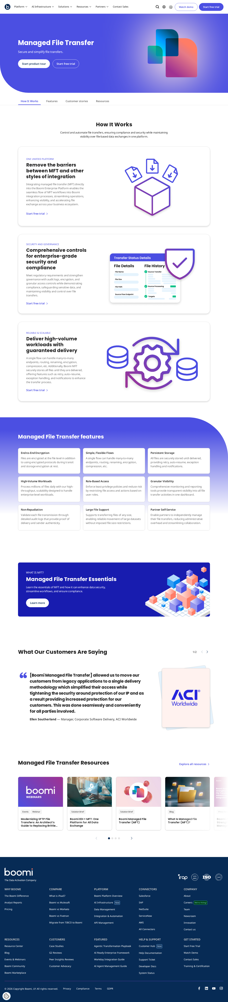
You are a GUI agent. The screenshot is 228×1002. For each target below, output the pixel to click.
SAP (141, 902)
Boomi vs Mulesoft (59, 902)
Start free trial (211, 7)
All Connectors (147, 929)
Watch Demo (191, 952)
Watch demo (186, 7)
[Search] (157, 7)
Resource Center (14, 946)
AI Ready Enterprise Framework (111, 952)
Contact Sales (120, 6)
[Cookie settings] (6, 996)
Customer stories (77, 101)
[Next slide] (207, 652)
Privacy (67, 988)
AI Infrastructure (41, 6)
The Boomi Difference (17, 895)
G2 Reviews (55, 952)
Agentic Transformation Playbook (112, 946)
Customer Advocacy (60, 966)
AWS (141, 922)
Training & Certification (197, 966)
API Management (103, 922)
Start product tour (34, 64)
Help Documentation (150, 952)
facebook (199, 988)
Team (187, 909)
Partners (100, 6)
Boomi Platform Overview (108, 895)
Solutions (63, 6)
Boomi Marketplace (15, 972)
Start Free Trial (192, 946)
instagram (221, 988)
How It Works (29, 101)
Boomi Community (15, 966)
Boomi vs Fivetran (59, 915)
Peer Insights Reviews (61, 959)
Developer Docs (147, 966)
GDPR (110, 988)
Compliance (82, 988)
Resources (82, 6)
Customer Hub (150, 946)
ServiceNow (145, 915)
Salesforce (144, 895)
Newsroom (190, 916)
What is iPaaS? (57, 895)
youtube (213, 988)
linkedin (206, 988)
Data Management (104, 909)
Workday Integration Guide (109, 959)
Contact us (190, 929)
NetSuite (144, 909)
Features (52, 101)
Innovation (190, 922)
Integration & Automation (108, 916)
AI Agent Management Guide (110, 966)
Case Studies (56, 946)
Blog (7, 952)
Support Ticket (147, 959)
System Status (147, 972)
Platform (19, 6)
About (187, 895)
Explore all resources (192, 764)
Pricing (8, 909)
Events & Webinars (15, 959)
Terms (98, 988)
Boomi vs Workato (59, 909)
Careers (195, 902)
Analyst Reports (13, 902)
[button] (109, 838)
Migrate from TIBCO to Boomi (65, 922)
